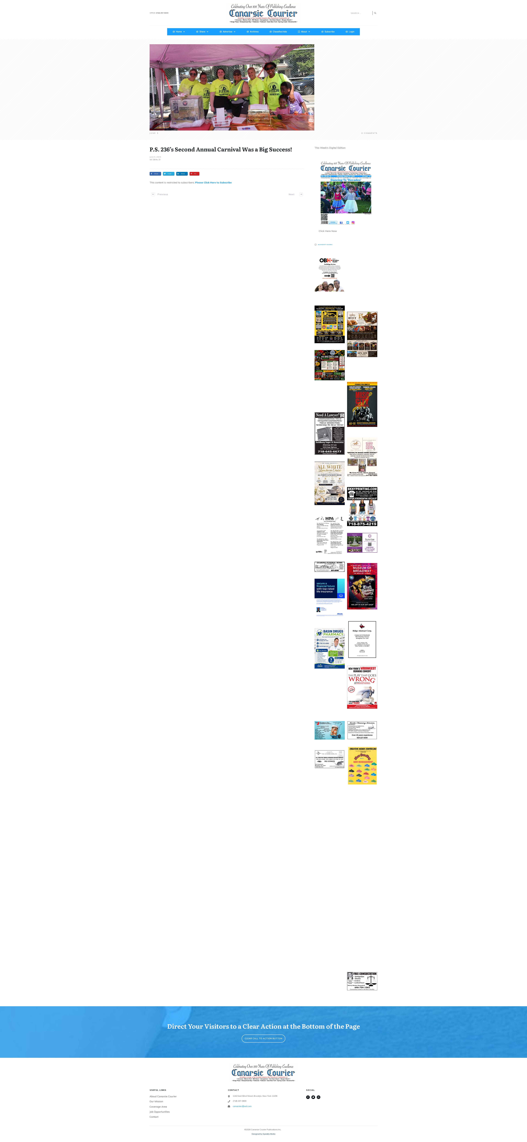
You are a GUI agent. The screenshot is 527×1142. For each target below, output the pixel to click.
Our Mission (156, 1101)
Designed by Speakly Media (263, 1134)
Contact (154, 1116)
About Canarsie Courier (163, 1096)
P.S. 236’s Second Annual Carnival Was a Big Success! (221, 149)
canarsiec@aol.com (242, 1106)
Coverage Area (158, 1106)
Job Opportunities (160, 1111)
